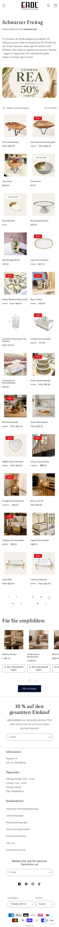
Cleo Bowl (7, 181)
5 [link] (49, 597)
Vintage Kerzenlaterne (13, 501)
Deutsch (42, 904)
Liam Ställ (7, 579)
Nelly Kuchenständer (41, 380)
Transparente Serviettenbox (9, 381)
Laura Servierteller (39, 260)
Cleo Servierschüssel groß (43, 142)
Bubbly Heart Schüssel (12, 461)
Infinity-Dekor (9, 654)
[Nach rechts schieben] (36, 680)
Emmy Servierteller (40, 540)
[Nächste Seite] (46, 603)
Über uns (10, 843)
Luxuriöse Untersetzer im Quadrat (14, 340)
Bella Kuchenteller (40, 221)
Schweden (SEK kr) (18, 904)
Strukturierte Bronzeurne (33, 655)
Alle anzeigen (29, 689)
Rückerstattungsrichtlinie (18, 829)
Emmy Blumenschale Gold (14, 299)
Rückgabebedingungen (16, 822)
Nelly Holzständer (39, 422)
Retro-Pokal (36, 299)
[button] (3, 5)
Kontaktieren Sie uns (16, 850)
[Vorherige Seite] (8, 597)
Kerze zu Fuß (37, 501)
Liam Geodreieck (39, 579)
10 (38, 603)
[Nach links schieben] (23, 680)
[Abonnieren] (49, 737)
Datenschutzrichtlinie (16, 836)
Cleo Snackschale (10, 142)
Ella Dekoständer (10, 422)
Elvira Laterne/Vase (40, 461)
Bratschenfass (8, 221)
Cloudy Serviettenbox (41, 339)
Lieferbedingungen (15, 816)
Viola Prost (36, 181)
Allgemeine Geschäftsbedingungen (22, 809)
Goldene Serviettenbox (13, 540)
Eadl (32, 926)
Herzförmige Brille (11, 260)
